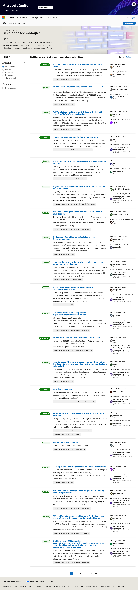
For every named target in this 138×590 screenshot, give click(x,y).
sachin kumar (118, 493)
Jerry (115, 364)
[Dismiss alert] (134, 4)
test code (116, 114)
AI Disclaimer (6, 586)
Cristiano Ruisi (118, 171)
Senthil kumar (118, 222)
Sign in (133, 18)
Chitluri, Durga (118, 543)
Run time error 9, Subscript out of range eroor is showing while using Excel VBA (78, 491)
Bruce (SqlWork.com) (120, 97)
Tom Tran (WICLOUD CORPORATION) (120, 148)
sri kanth (116, 315)
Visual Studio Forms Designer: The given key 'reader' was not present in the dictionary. (78, 263)
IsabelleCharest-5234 (120, 214)
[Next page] (96, 573)
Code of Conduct (91, 586)
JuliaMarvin (117, 423)
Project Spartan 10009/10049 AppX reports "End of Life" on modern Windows (79, 187)
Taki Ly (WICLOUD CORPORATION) (119, 273)
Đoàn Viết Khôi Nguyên (121, 189)
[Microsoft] (3, 17)
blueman (116, 164)
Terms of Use (78, 586)
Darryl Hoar (117, 290)
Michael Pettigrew (119, 265)
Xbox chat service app (62, 389)
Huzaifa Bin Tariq (119, 67)
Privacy (47, 586)
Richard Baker (118, 416)
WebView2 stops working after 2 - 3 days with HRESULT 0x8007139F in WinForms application (77, 113)
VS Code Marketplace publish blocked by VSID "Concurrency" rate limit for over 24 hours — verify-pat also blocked (80, 517)
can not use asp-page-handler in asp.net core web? (76, 137)
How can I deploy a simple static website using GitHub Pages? (77, 65)
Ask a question (129, 23)
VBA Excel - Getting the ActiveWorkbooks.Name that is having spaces (77, 212)
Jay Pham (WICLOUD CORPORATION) (120, 400)
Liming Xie (117, 518)
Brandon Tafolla (118, 392)
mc (114, 140)
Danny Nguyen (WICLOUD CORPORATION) (122, 198)
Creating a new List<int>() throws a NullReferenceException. (80, 466)
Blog (29, 586)
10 (91, 573)
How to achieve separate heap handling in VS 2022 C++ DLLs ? (79, 87)
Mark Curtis (117, 469)
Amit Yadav (117, 247)
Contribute (38, 586)
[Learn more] (14, 69)
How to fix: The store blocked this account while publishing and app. (79, 162)
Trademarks (105, 586)
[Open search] (128, 18)
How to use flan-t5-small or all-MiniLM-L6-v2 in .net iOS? (78, 338)
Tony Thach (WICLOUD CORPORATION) (121, 298)
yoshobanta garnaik (120, 445)
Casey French (118, 239)
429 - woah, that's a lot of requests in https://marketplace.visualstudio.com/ (70, 313)
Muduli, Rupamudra (120, 89)
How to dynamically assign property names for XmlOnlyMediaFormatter (74, 288)
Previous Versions (20, 586)
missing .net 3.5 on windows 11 (66, 442)
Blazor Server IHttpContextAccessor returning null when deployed (78, 414)
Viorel (115, 122)
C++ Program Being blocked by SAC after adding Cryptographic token (74, 238)
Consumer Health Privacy (61, 586)
